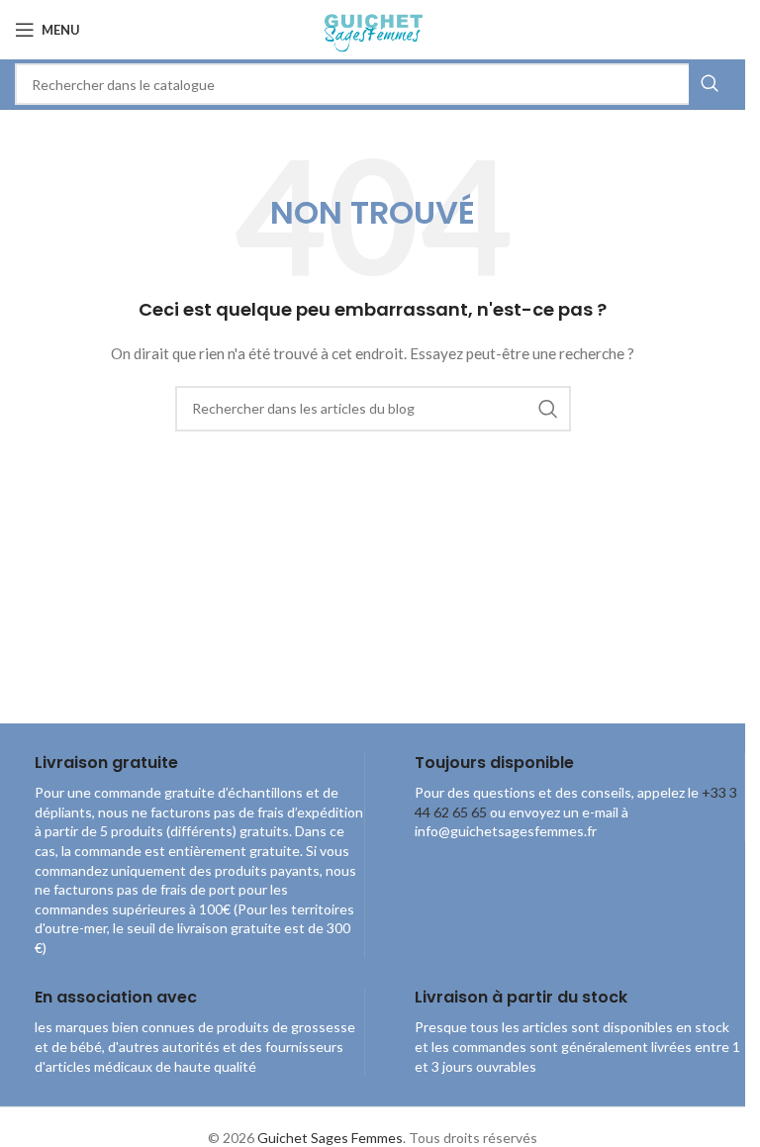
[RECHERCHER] (709, 84)
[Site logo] (372, 28)
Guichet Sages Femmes (330, 1137)
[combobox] (372, 84)
